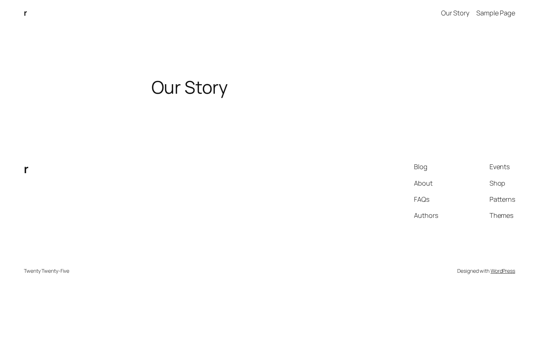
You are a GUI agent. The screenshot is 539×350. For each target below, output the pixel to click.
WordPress (503, 270)
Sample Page (495, 12)
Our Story (455, 12)
